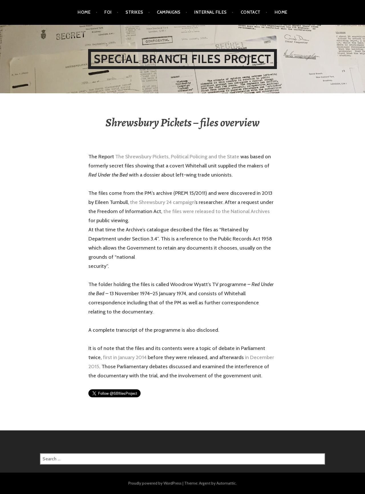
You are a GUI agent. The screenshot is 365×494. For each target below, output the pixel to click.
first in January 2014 (125, 357)
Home (84, 12)
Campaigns (168, 12)
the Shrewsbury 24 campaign (161, 202)
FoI (107, 12)
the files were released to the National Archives (216, 211)
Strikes (134, 12)
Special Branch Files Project (182, 59)
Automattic (226, 483)
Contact (251, 12)
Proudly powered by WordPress (155, 483)
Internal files (210, 12)
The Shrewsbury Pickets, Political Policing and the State (177, 156)
